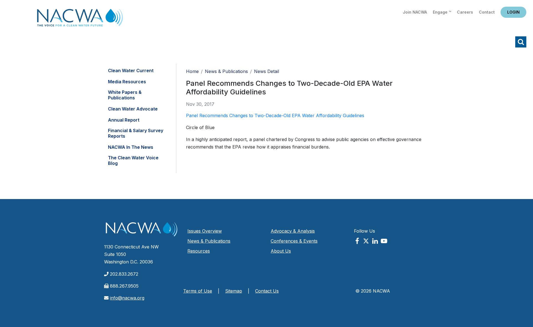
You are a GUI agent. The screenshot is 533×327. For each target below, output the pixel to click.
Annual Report (123, 120)
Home (80, 19)
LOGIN (513, 12)
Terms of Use (197, 291)
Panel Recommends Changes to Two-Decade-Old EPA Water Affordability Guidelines (275, 115)
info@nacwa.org (127, 298)
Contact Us (267, 291)
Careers (465, 12)
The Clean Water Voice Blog (133, 160)
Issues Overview (204, 231)
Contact (487, 12)
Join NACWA (415, 12)
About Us (281, 251)
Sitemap (233, 291)
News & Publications (226, 71)
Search (520, 41)
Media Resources (127, 81)
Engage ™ (442, 12)
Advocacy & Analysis (293, 231)
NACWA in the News (130, 147)
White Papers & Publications (125, 94)
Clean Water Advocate (133, 109)
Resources (198, 251)
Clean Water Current (131, 70)
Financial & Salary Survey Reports (135, 133)
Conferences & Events (294, 241)
